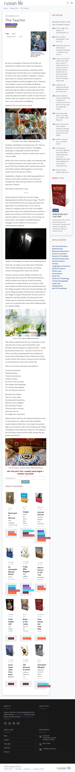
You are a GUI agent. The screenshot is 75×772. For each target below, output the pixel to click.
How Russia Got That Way (40, 624)
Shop (5, 736)
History (11, 532)
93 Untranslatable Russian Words (14, 570)
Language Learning (29, 535)
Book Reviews (57, 249)
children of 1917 (11, 36)
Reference (41, 536)
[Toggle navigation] (68, 3)
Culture (40, 531)
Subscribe (7, 748)
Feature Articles (58, 261)
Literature (27, 588)
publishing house (18, 714)
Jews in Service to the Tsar (40, 571)
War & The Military (59, 288)
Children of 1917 (11, 26)
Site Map (18, 769)
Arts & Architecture (59, 246)
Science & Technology (60, 278)
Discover (6, 752)
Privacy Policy (8, 769)
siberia (14, 34)
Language (41, 533)
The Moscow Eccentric (26, 667)
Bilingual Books (28, 531)
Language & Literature (61, 266)
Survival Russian (41, 513)
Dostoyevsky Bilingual (43, 666)
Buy (55, 210)
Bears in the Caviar (25, 621)
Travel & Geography (60, 281)
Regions (8, 24)
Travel (15, 24)
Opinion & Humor (59, 268)
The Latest (7, 744)
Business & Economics (60, 251)
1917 (20, 36)
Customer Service (38, 769)
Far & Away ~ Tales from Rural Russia (11, 671)
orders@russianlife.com (49, 748)
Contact (6, 740)
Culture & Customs (59, 254)
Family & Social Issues (60, 259)
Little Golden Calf (11, 621)
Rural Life (56, 276)
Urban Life (56, 283)
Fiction (26, 533)
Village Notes (57, 286)
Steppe (26, 512)
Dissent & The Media (60, 256)
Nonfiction (12, 534)
